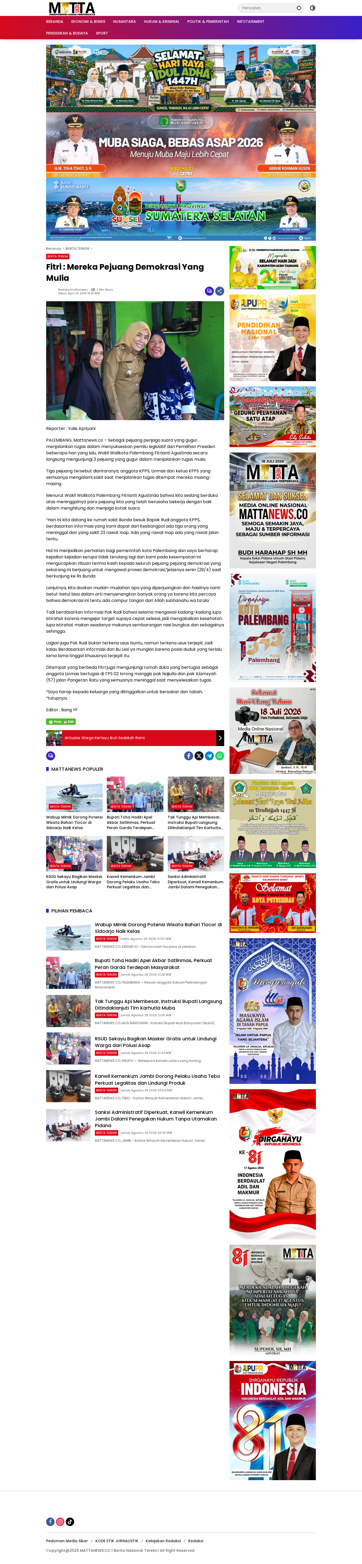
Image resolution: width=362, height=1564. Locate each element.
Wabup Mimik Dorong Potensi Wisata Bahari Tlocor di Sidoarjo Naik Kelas (74, 822)
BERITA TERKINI (57, 256)
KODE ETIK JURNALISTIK (116, 1541)
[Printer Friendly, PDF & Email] (61, 721)
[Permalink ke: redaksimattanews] (52, 291)
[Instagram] (60, 1522)
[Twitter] (199, 755)
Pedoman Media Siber (67, 1541)
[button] (299, 7)
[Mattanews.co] (72, 7)
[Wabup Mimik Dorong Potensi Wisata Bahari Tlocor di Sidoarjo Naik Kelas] (74, 794)
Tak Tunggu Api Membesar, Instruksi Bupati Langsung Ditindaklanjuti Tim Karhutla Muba (194, 822)
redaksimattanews (73, 289)
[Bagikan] (219, 291)
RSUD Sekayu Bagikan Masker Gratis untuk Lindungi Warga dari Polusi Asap (74, 882)
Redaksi (195, 1541)
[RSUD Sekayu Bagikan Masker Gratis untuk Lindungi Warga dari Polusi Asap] (74, 854)
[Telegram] (209, 755)
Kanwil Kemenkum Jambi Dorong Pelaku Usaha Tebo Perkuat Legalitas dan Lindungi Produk (133, 882)
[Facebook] (188, 755)
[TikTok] (70, 1522)
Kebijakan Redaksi (163, 1541)
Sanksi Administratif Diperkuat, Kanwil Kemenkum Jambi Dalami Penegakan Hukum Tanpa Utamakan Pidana (195, 882)
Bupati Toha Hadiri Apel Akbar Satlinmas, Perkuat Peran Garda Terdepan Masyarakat (131, 822)
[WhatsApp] (219, 755)
